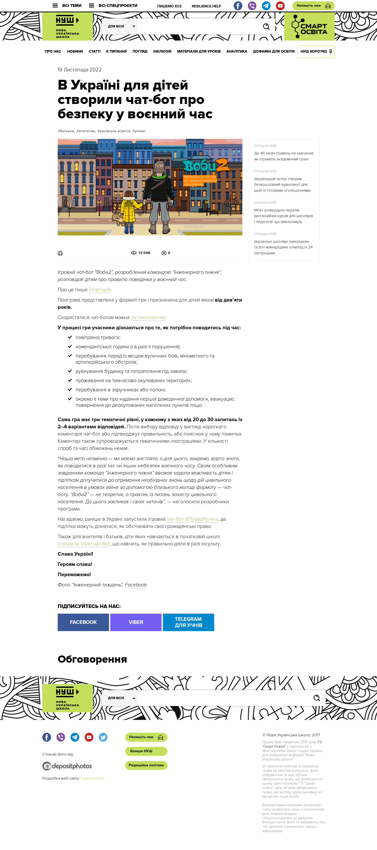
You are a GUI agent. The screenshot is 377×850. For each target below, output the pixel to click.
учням (140, 131)
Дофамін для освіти (273, 51)
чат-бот (175, 519)
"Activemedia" (92, 778)
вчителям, (87, 131)
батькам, (67, 131)
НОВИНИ (75, 51)
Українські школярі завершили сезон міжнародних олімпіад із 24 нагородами (283, 247)
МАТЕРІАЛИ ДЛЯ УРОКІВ (199, 51)
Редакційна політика (146, 765)
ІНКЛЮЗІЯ (162, 51)
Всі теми (72, 5)
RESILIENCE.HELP (206, 6)
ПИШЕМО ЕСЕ (169, 6)
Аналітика (236, 51)
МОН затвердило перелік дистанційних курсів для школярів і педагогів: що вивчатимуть (283, 216)
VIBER (136, 622)
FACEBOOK (83, 622)
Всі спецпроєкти (118, 5)
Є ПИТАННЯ (116, 51)
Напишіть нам (309, 5)
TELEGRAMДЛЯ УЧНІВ (188, 622)
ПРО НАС (53, 51)
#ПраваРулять (201, 519)
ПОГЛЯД (140, 51)
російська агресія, (115, 131)
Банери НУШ (141, 751)
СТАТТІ (95, 51)
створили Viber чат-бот (84, 544)
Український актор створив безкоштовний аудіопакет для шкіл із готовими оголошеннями (282, 185)
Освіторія (100, 290)
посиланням (150, 317)
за (133, 317)
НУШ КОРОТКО (314, 51)
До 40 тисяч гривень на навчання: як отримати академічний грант (284, 156)
